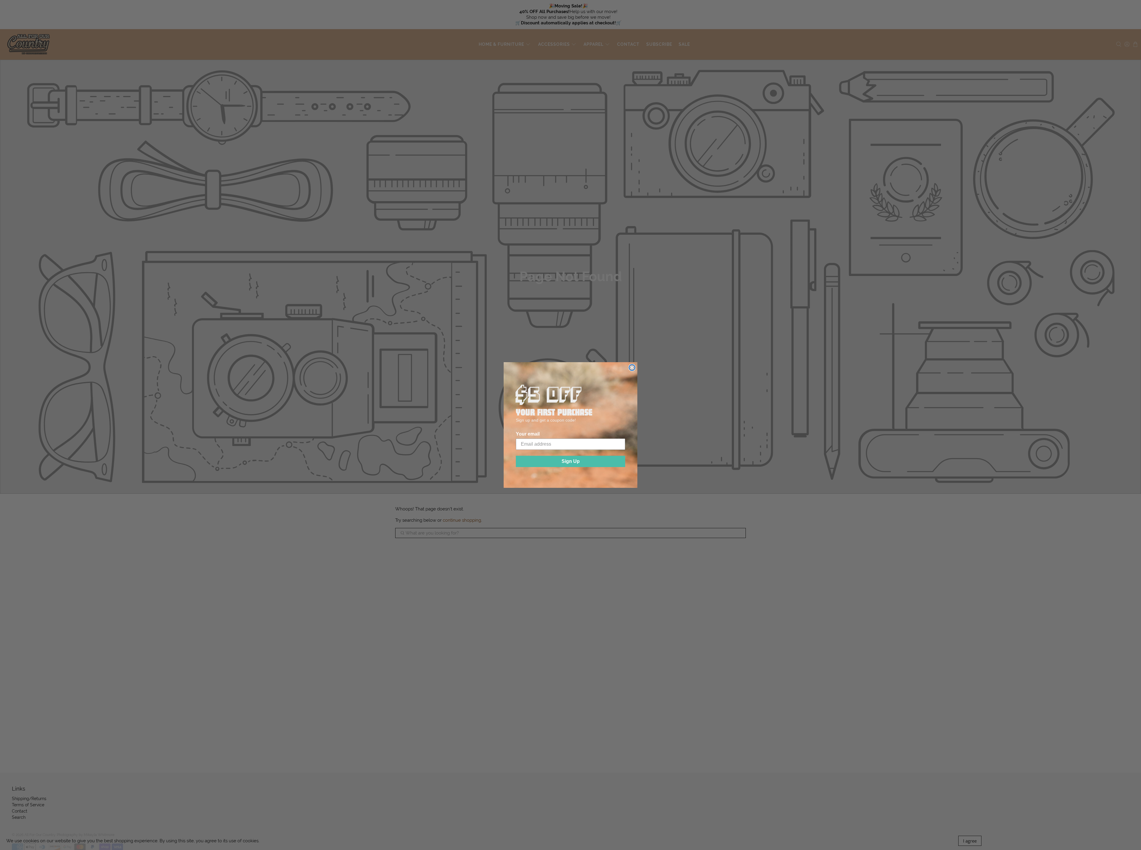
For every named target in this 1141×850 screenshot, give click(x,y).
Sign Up (571, 461)
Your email (528, 433)
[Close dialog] (632, 367)
